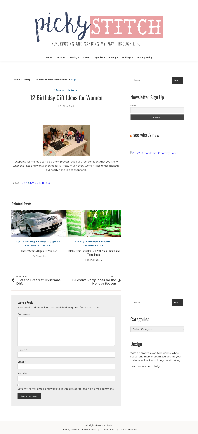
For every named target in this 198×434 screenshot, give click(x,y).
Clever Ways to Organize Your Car (39, 251)
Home (49, 57)
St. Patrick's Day (94, 245)
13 (49, 182)
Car (20, 242)
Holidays (126, 57)
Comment (25, 314)
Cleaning (30, 242)
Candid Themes (128, 429)
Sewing (73, 57)
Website (22, 373)
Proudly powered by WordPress (79, 429)
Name (22, 350)
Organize (98, 57)
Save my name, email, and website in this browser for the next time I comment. (66, 388)
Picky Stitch (68, 106)
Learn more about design (145, 366)
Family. (60, 90)
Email (22, 361)
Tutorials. (45, 245)
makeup (36, 161)
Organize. (55, 242)
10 (40, 182)
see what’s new (146, 134)
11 (43, 182)
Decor (86, 57)
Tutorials (60, 57)
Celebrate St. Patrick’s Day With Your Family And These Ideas (93, 253)
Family (112, 57)
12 (46, 182)
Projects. (32, 245)
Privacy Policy (144, 57)
